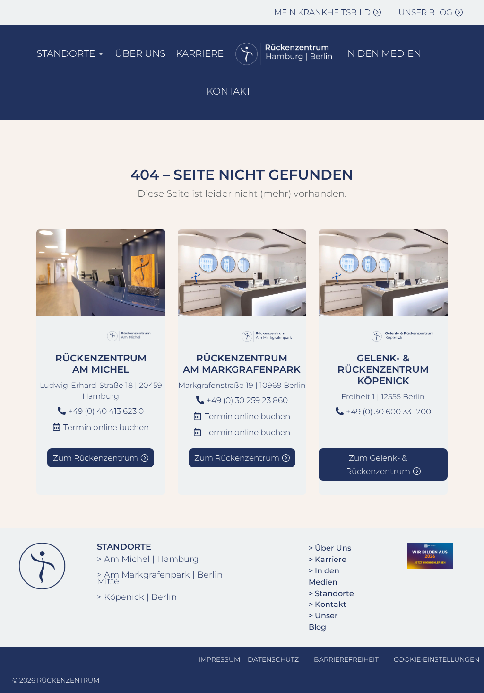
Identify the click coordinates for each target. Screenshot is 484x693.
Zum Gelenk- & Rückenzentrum (378, 464)
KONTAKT (229, 91)
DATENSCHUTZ (273, 659)
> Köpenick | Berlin (137, 597)
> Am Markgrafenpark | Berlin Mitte (160, 578)
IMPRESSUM (219, 659)
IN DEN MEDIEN (383, 53)
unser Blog (425, 12)
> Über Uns (330, 548)
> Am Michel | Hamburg (148, 559)
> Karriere (327, 559)
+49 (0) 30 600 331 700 (388, 411)
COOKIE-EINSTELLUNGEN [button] (436, 659)
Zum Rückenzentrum (95, 458)
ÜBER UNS (140, 53)
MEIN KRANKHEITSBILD (322, 12)
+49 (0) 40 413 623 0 (106, 411)
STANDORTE (65, 53)
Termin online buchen (106, 427)
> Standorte (331, 593)
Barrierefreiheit (346, 659)
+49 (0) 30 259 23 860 (247, 400)
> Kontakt (327, 604)
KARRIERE (200, 53)
